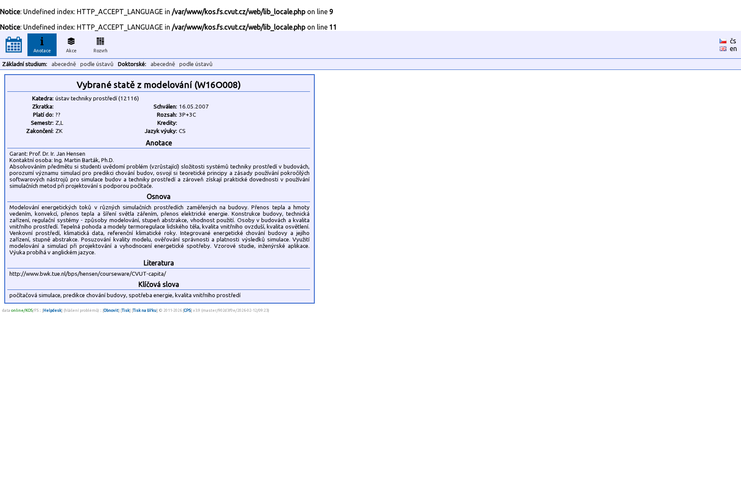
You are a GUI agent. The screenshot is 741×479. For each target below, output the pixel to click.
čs (733, 41)
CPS (187, 310)
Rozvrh (100, 50)
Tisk (126, 310)
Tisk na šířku (145, 310)
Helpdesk (52, 310)
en (733, 48)
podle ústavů (97, 64)
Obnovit (111, 310)
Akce (71, 50)
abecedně (63, 64)
